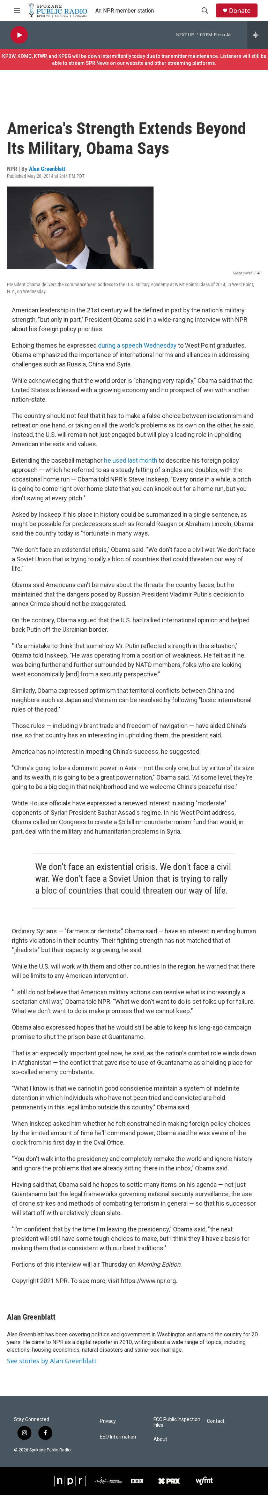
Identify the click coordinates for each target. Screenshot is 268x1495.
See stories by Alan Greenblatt (52, 1361)
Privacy (108, 1421)
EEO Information (118, 1437)
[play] (19, 35)
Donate (240, 10)
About (160, 1439)
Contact (215, 1421)
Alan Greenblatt (47, 168)
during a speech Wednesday (137, 345)
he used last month (130, 460)
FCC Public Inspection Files (177, 1422)
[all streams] (257, 35)
